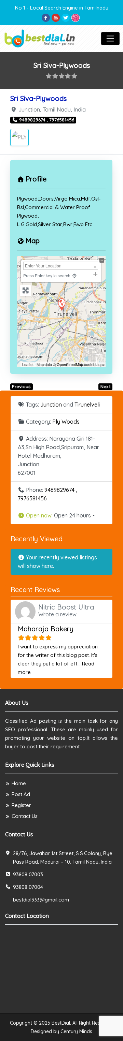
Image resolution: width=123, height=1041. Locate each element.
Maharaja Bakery (45, 629)
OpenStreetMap (70, 364)
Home (19, 783)
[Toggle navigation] (110, 38)
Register (21, 805)
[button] (61, 515)
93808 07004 (28, 887)
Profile (36, 179)
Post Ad (21, 794)
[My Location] (74, 275)
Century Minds (76, 1031)
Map (33, 240)
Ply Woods (66, 421)
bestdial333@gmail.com (41, 899)
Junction (51, 404)
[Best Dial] (40, 37)
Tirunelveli (87, 404)
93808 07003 (28, 874)
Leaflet (27, 364)
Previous (21, 386)
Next (105, 386)
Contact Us (25, 816)
